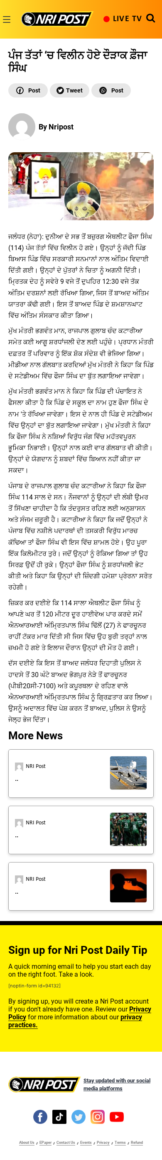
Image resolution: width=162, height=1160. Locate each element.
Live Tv (127, 19)
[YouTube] (117, 1116)
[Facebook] (28, 90)
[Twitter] (69, 90)
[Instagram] (98, 1116)
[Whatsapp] (111, 90)
